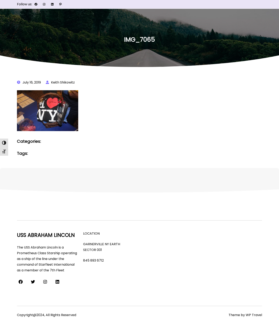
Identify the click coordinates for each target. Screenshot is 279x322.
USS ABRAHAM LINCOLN (46, 235)
